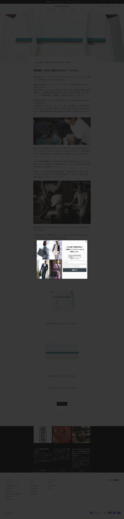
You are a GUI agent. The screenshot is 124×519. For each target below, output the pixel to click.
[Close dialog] (86, 241)
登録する (74, 270)
